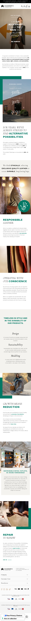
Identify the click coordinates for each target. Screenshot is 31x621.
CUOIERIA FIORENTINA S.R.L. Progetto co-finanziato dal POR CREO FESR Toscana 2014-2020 (15, 596)
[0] (26, 6)
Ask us (5, 559)
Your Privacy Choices (14, 615)
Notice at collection (9, 619)
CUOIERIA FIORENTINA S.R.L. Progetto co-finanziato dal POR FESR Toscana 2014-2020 (15, 605)
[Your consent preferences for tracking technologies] (2, 618)
